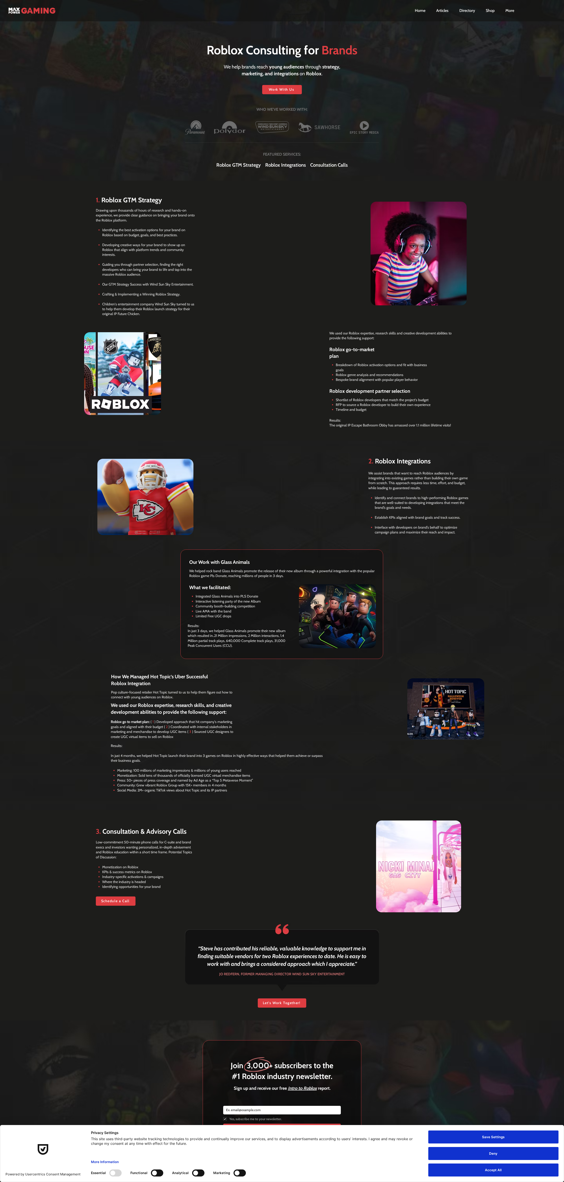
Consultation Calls (329, 165)
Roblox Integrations (285, 165)
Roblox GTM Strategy (240, 165)
